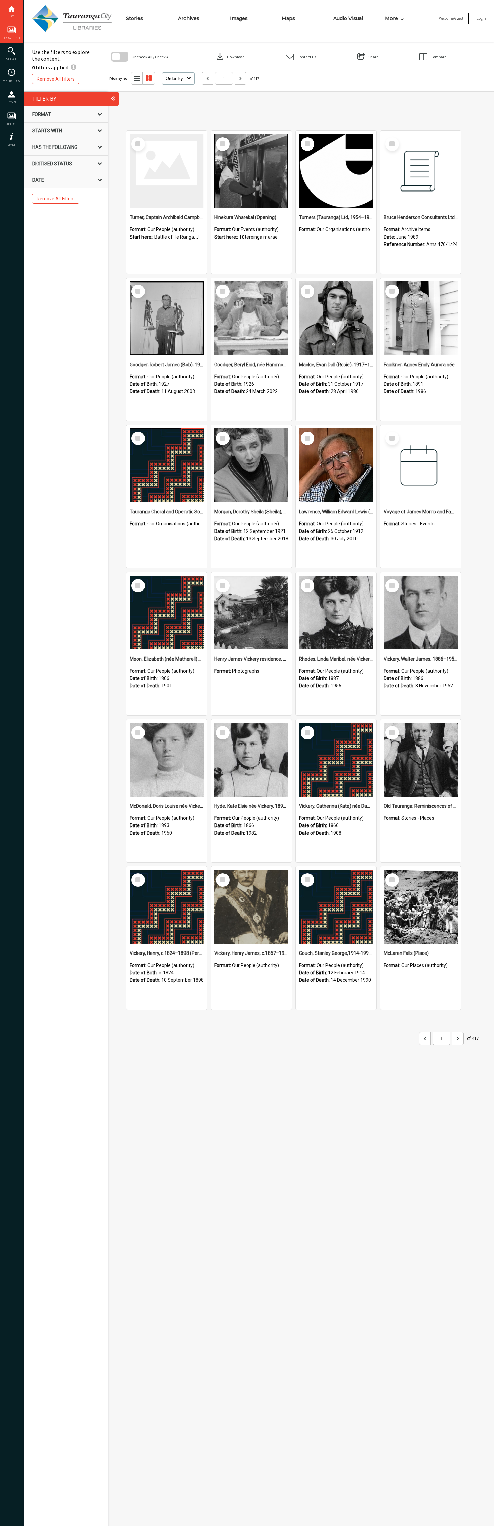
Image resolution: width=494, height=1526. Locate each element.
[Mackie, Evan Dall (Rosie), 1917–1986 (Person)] (336, 318)
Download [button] (230, 57)
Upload (11, 124)
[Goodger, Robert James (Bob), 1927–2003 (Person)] (167, 318)
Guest (458, 18)
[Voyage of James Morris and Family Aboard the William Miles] (421, 465)
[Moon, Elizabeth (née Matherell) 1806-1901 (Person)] (167, 612)
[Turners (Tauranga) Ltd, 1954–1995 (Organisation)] (336, 171)
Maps (288, 18)
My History (11, 81)
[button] (301, 57)
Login (11, 102)
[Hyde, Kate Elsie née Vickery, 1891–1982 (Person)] (251, 760)
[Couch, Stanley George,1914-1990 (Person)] (336, 907)
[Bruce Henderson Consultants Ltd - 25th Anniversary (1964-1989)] (421, 171)
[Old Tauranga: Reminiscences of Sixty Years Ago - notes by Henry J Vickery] (421, 760)
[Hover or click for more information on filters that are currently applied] (73, 67)
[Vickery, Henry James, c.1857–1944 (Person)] (251, 907)
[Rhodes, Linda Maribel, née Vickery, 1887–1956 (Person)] (336, 612)
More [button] (11, 145)
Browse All (12, 38)
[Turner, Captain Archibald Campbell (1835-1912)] (167, 171)
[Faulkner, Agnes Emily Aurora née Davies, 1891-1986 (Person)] (421, 318)
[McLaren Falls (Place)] (421, 907)
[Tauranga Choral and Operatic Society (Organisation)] (167, 465)
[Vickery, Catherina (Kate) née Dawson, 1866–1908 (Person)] (336, 760)
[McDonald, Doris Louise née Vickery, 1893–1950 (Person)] (167, 760)
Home (11, 16)
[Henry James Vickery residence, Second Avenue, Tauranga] (251, 612)
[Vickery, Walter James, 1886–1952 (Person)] (421, 612)
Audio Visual (348, 18)
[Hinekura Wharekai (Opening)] (251, 171)
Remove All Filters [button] (56, 79)
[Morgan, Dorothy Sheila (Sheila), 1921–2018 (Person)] (251, 465)
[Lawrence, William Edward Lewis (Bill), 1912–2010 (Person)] (336, 465)
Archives (188, 18)
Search (11, 59)
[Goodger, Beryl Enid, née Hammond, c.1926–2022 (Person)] (251, 318)
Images (239, 18)
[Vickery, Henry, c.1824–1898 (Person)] (167, 907)
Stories (134, 18)
